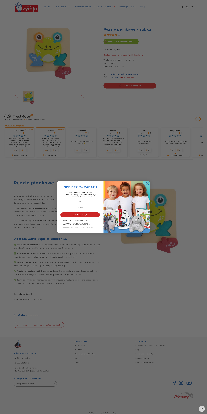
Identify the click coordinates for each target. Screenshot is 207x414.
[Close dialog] (147, 183)
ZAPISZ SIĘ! (80, 215)
